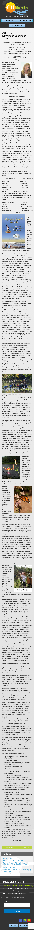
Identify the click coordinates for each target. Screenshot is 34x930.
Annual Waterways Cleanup (13, 860)
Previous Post (9, 847)
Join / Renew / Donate (25, 20)
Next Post (26, 847)
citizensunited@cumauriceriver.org (18, 885)
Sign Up (17, 911)
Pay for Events (17, 25)
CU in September (9, 867)
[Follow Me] (20, 920)
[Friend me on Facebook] (25, 920)
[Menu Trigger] (2, 2)
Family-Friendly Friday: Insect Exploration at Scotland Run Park (15, 864)
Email (5, 901)
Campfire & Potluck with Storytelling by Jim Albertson (17, 870)
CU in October (8, 858)
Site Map (13, 925)
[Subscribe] (29, 920)
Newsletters (25, 925)
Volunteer (9, 20)
